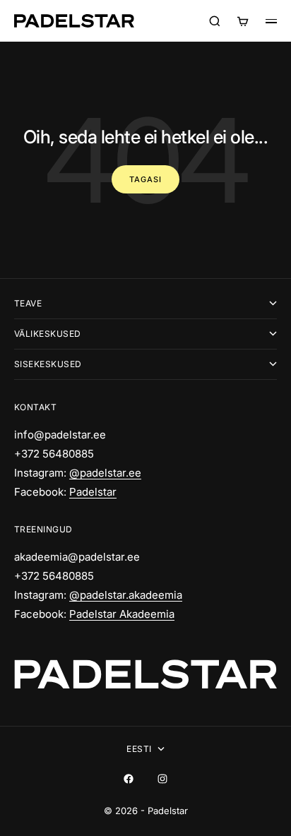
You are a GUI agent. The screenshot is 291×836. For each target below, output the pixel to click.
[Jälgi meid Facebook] (128, 778)
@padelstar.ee (105, 472)
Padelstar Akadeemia (121, 614)
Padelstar (93, 491)
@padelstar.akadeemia (125, 595)
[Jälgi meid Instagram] (162, 778)
